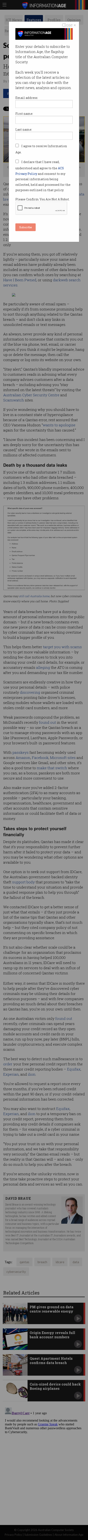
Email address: (26, 98)
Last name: (23, 129)
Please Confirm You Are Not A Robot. (42, 199)
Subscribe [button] (25, 227)
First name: (24, 114)
